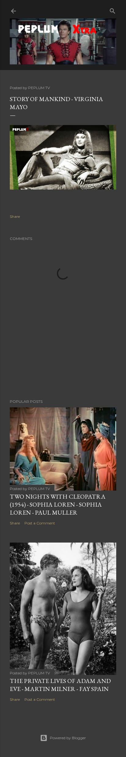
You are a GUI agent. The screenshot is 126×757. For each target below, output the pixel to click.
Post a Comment (39, 523)
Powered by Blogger (68, 737)
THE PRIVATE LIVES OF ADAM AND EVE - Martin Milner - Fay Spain (60, 685)
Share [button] (15, 216)
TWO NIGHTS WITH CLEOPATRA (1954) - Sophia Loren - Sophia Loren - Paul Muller (58, 504)
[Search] (112, 10)
